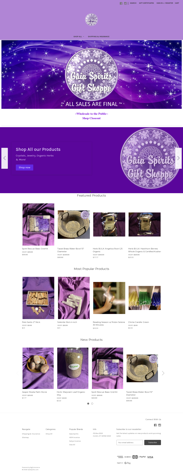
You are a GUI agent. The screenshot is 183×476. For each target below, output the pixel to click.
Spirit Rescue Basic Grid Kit (35, 248)
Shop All (78, 36)
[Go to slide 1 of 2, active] (88, 404)
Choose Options (38, 227)
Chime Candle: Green (138, 322)
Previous (17, 373)
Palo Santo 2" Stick (31, 322)
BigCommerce (35, 467)
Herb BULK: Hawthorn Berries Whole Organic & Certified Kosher (144, 250)
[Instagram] (125, 3)
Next (163, 373)
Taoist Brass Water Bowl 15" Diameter (70, 250)
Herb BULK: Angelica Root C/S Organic (108, 250)
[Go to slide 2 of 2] (92, 404)
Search (133, 3)
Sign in (160, 3)
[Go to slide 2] (4, 158)
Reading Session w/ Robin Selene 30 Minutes (109, 323)
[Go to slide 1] (90, 191)
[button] (24, 167)
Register (169, 3)
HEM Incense (74, 437)
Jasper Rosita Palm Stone (34, 392)
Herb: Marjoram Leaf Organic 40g (71, 393)
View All (72, 445)
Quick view (36, 222)
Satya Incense (75, 441)
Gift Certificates (146, 3)
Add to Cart (73, 227)
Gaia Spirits (73, 434)
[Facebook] (121, 3)
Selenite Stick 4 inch (67, 322)
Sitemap (25, 437)
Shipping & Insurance (98, 36)
